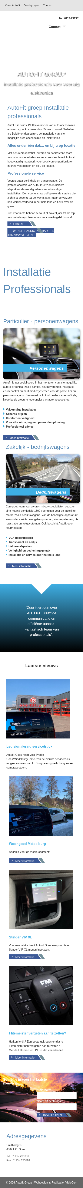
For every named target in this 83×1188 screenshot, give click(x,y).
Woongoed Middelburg (27, 844)
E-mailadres (44, 1090)
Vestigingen (31, 5)
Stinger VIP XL (20, 937)
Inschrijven (52, 1115)
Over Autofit (12, 5)
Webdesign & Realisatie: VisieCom (55, 1182)
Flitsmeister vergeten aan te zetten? (37, 1033)
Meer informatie (19, 438)
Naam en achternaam (50, 1101)
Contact (47, 5)
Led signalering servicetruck (29, 746)
